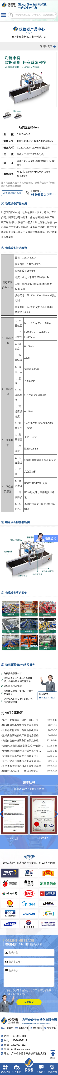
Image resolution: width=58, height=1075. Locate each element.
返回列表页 (46, 46)
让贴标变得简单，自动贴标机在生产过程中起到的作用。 (23, 730)
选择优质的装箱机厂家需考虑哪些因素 (22, 735)
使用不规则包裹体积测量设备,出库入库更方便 (23, 761)
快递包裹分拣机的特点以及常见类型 (21, 766)
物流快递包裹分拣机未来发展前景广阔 (22, 725)
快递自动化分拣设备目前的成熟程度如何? (23, 740)
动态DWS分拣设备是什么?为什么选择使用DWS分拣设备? (23, 745)
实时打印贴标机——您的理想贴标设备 (22, 771)
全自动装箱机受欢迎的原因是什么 (20, 756)
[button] (2, 814)
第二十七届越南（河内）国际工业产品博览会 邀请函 (23, 720)
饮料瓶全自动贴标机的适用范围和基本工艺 (23, 751)
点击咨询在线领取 (12, 193)
